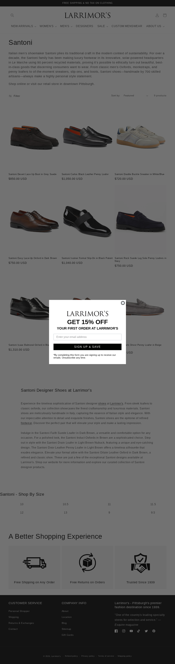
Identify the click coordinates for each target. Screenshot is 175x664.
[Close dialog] (123, 303)
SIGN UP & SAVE (87, 346)
